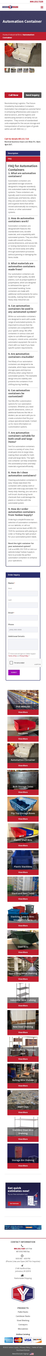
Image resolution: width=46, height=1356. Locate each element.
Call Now (13, 95)
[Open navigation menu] (42, 7)
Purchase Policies (23, 1350)
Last (10, 600)
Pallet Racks (23, 1312)
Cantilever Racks (23, 1316)
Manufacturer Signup (20, 1354)
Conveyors (23, 1324)
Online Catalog (23, 1334)
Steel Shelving (23, 1320)
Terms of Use (12, 656)
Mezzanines (23, 1329)
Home (5, 34)
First (10, 588)
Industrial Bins (15, 34)
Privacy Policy (24, 656)
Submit (14, 672)
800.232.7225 (36, 1)
